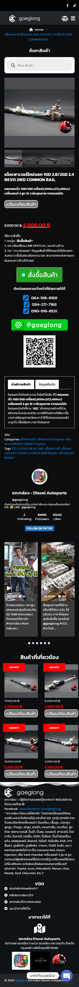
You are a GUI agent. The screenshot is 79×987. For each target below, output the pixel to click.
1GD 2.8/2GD (20, 448)
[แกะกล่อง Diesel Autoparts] (40, 928)
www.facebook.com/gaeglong (40, 809)
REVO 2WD (36, 448)
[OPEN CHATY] (67, 976)
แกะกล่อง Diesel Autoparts (39, 938)
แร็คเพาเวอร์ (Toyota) (50, 439)
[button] (74, 18)
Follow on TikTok (39, 528)
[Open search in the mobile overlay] (39, 65)
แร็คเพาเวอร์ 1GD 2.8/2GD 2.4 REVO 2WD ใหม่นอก (37, 450)
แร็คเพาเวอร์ (28, 439)
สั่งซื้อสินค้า (43, 275)
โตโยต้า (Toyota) (35, 444)
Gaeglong (21, 980)
